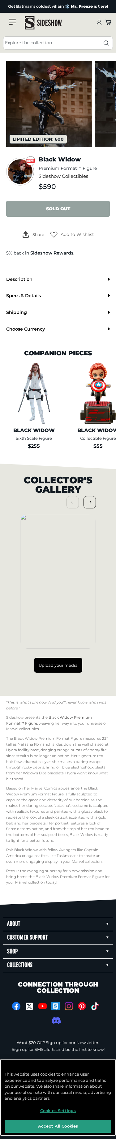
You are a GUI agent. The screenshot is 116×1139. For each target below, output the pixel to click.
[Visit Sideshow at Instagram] (69, 1006)
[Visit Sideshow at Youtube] (42, 1006)
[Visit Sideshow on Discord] (55, 1020)
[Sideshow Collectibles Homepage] (43, 23)
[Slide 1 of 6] (49, 104)
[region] (58, 1097)
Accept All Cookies (58, 1126)
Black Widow (81, 835)
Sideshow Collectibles (63, 176)
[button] (72, 234)
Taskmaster (67, 856)
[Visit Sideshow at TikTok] (95, 1006)
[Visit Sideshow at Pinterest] (82, 1006)
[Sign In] (99, 23)
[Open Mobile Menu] (12, 22)
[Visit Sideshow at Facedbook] (16, 1006)
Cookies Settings (58, 1110)
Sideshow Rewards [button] (51, 253)
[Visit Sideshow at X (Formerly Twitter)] (29, 1006)
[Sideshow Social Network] (55, 1006)
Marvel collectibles (22, 729)
